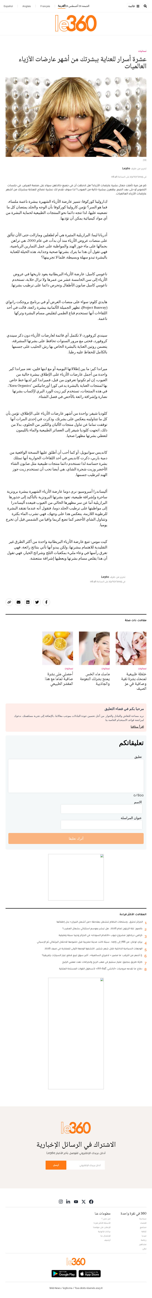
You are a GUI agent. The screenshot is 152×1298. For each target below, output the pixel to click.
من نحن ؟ (106, 1218)
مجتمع (143, 1227)
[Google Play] (64, 1273)
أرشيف (107, 1240)
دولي (144, 1248)
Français (45, 6)
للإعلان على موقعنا (101, 1227)
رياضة (143, 1240)
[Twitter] (83, 1201)
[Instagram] (61, 1201)
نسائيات (142, 51)
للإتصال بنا (105, 1235)
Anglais (26, 6)
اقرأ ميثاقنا (137, 727)
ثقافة (143, 1231)
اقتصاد (143, 1223)
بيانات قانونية (104, 1231)
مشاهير (142, 1244)
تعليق (138, 757)
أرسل (56, 1165)
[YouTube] (76, 1201)
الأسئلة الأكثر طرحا (102, 1223)
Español (8, 6)
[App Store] (90, 1273)
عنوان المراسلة (131, 818)
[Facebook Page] (91, 1201)
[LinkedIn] (68, 1201)
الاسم (138, 802)
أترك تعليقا (76, 838)
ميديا (144, 1235)
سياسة (142, 1218)
